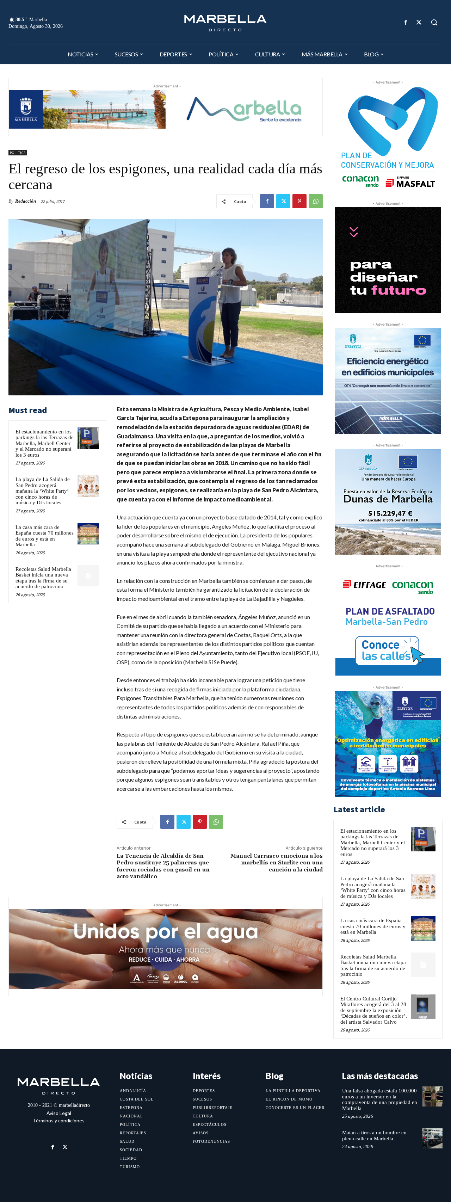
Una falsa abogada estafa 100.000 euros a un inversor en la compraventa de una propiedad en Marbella (379, 1099)
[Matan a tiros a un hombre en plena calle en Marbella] (432, 1138)
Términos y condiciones (59, 1120)
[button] (434, 22)
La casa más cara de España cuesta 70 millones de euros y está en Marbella (45, 536)
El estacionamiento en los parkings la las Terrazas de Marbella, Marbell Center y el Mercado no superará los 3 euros (45, 443)
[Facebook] (406, 22)
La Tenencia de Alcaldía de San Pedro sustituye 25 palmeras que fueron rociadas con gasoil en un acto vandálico (163, 866)
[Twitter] (419, 22)
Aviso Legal (59, 1113)
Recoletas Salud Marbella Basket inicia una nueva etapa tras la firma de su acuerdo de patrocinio (43, 578)
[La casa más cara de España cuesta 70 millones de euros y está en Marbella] (88, 534)
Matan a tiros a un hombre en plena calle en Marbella (374, 1135)
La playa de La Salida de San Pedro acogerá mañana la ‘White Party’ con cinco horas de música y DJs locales (43, 490)
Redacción (25, 201)
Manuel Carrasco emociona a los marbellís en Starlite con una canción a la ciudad (276, 862)
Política (18, 152)
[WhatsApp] (316, 201)
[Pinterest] (299, 201)
